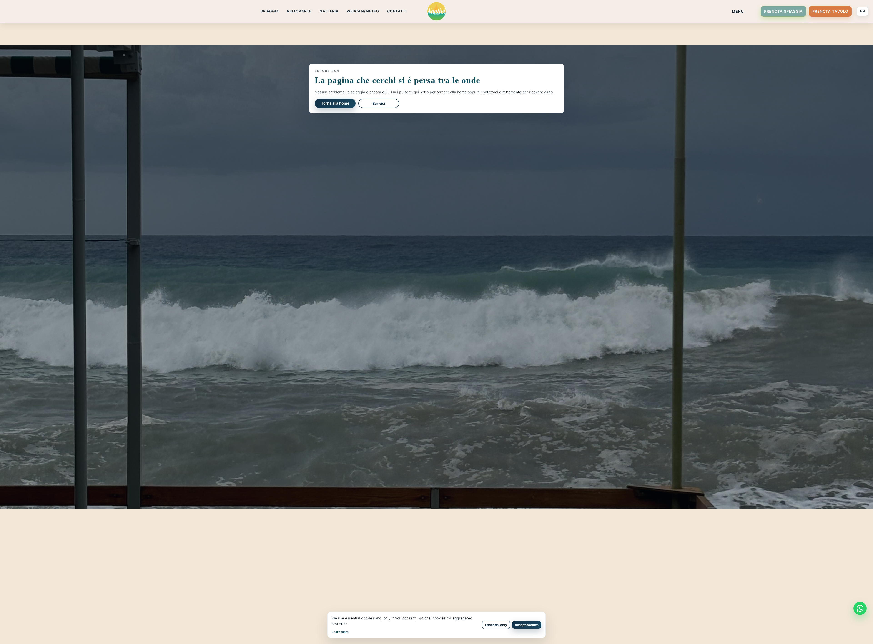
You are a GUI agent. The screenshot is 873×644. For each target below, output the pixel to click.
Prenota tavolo (830, 11)
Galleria (329, 11)
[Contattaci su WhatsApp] (860, 608)
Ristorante (299, 11)
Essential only (496, 625)
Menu (738, 11)
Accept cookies (527, 625)
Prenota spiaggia (783, 11)
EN (862, 11)
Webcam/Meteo (363, 11)
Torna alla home (335, 103)
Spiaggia (270, 11)
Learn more (340, 632)
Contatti (396, 11)
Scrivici (378, 103)
